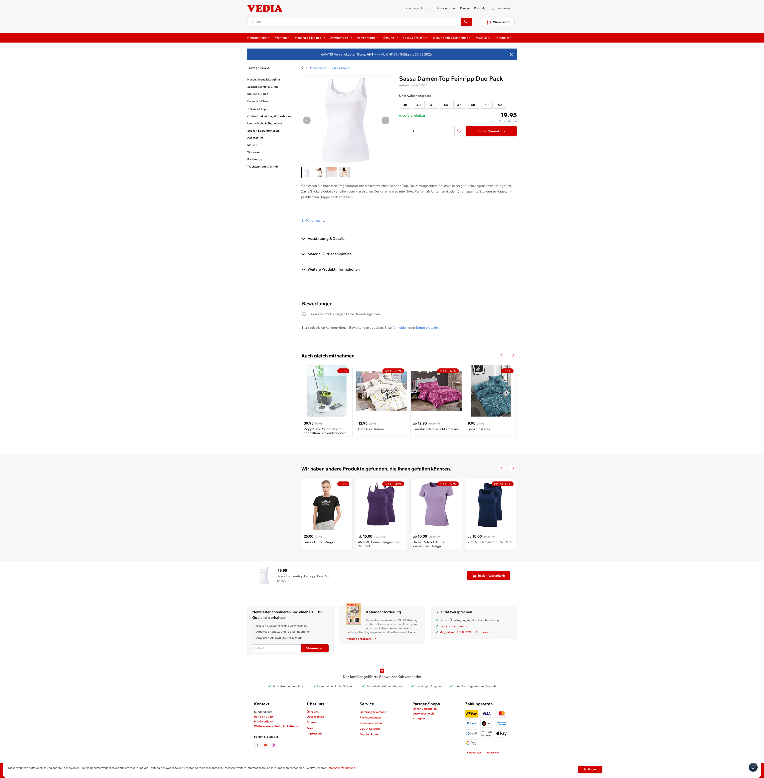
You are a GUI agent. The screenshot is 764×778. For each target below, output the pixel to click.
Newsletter (444, 8)
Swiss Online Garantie (453, 626)
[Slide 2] (319, 172)
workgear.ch (420, 718)
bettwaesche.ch (423, 713)
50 (487, 105)
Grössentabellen (371, 723)
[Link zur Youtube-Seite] (266, 745)
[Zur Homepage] (303, 68)
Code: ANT (365, 54)
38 (405, 105)
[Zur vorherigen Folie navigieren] (502, 355)
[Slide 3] (331, 172)
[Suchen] (466, 22)
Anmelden (399, 327)
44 (446, 105)
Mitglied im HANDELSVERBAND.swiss (464, 632)
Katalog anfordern (359, 639)
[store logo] (265, 8)
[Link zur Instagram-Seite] (273, 745)
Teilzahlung (493, 752)
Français (479, 8)
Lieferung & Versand (373, 712)
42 (432, 105)
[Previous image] (307, 120)
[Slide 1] (306, 172)
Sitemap (312, 722)
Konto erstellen (427, 327)
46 (459, 105)
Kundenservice (415, 8)
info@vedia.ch (263, 721)
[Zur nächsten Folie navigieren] (513, 355)
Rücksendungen (370, 717)
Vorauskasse (474, 752)
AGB (310, 728)
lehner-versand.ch (424, 709)
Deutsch (465, 8)
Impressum (314, 733)
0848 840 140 (263, 716)
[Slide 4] (344, 172)
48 (473, 105)
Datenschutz (315, 716)
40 (418, 105)
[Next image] (385, 120)
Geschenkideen (370, 734)
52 (500, 105)
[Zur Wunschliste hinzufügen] (459, 131)
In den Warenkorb (491, 131)
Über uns (313, 712)
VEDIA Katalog (370, 728)
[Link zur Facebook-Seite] (258, 745)
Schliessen (590, 769)
